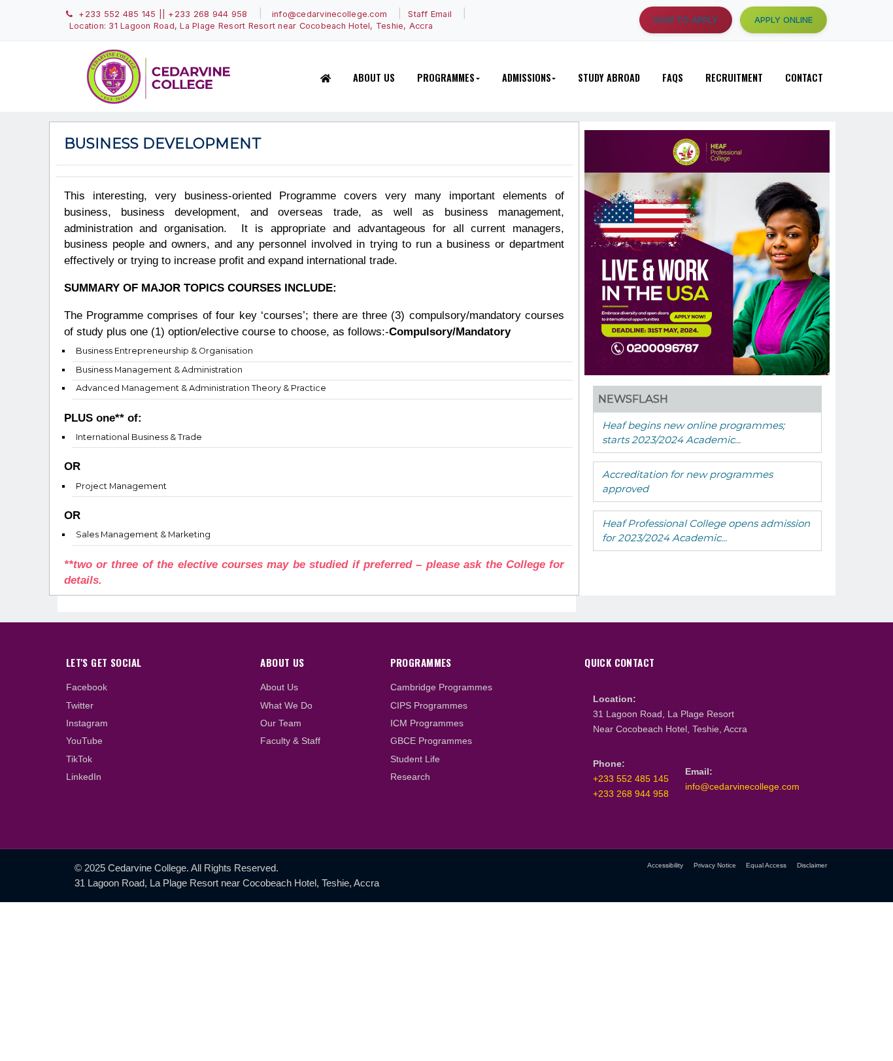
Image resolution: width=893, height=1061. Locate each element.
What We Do (286, 705)
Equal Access (766, 865)
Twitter (79, 705)
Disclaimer (812, 865)
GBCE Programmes (431, 740)
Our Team (280, 723)
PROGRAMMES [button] (446, 77)
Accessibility (665, 865)
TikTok (79, 759)
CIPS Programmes (428, 705)
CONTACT (804, 77)
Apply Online (783, 19)
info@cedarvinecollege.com (742, 786)
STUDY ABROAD (609, 77)
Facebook (86, 687)
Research (410, 776)
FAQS (672, 77)
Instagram (87, 723)
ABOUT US (374, 77)
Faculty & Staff (290, 740)
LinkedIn (83, 776)
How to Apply (685, 19)
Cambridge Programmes (441, 687)
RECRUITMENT (734, 77)
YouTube (84, 740)
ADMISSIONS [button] (526, 77)
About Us (279, 687)
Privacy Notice (715, 865)
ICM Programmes (426, 723)
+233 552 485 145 (631, 778)
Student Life (415, 759)
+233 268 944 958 (631, 793)
